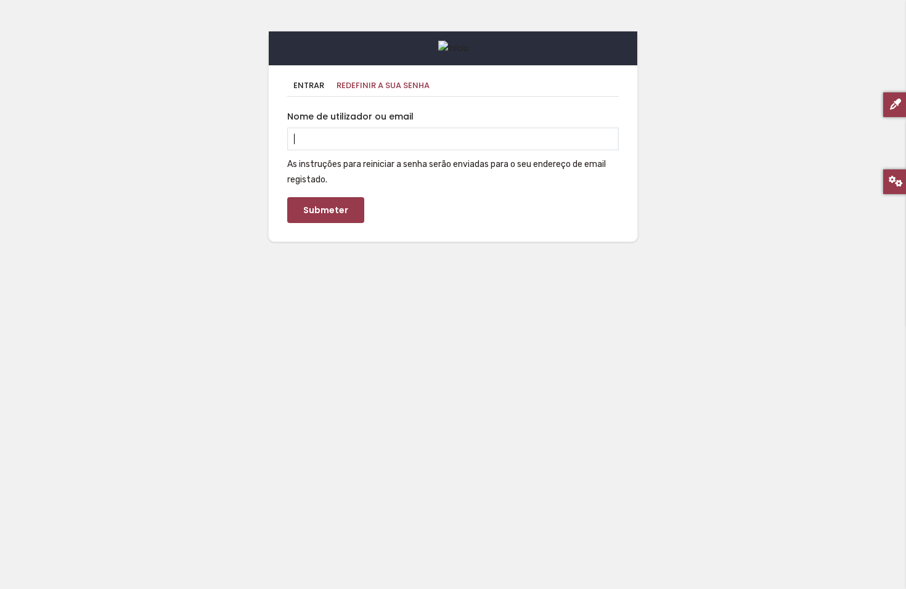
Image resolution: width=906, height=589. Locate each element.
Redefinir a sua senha (386, 86)
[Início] (453, 48)
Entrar (308, 85)
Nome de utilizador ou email (350, 116)
